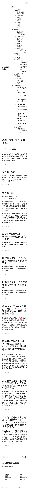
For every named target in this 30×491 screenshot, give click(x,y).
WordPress (22, 488)
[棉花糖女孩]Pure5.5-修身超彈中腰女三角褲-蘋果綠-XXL (14, 260)
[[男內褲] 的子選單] (18, 54)
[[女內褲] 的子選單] (18, 29)
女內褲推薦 (7, 193)
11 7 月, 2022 (5, 250)
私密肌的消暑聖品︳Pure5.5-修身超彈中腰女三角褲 (14, 236)
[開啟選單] (26, 3)
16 (7, 457)
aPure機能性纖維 (10, 463)
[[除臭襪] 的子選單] (18, 10)
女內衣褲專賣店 (9, 149)
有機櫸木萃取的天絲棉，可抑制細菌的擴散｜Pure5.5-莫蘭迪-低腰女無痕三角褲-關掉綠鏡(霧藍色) (14, 346)
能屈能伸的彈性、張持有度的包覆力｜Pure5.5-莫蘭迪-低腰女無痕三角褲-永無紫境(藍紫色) (14, 384)
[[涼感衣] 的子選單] (18, 59)
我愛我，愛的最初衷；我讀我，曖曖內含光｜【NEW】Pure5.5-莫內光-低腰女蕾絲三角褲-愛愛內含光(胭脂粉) (14, 422)
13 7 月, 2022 (5, 164)
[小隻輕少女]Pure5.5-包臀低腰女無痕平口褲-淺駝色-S (14, 284)
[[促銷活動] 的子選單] (20, 127)
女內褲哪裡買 (8, 172)
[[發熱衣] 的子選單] (18, 75)
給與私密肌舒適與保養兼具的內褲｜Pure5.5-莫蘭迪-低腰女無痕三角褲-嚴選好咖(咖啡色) (14, 310)
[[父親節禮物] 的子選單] (24, 129)
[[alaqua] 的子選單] (22, 61)
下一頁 (25, 457)
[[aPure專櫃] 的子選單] (20, 85)
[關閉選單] (12, 7)
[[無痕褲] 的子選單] (22, 49)
